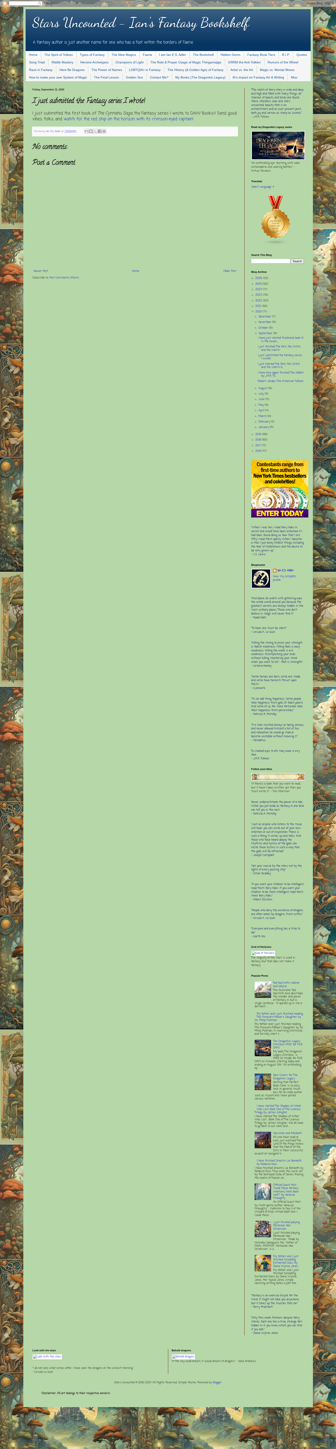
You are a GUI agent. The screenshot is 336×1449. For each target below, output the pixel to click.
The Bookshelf (203, 55)
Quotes (301, 55)
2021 (258, 306)
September (266, 333)
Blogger (217, 1383)
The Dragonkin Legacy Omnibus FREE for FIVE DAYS (288, 1044)
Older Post (230, 271)
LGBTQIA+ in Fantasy (145, 70)
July (262, 394)
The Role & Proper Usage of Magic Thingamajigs (185, 62)
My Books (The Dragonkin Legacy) (200, 77)
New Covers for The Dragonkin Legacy (285, 1077)
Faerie (147, 55)
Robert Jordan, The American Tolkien (281, 381)
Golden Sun (134, 77)
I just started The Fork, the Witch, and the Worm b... (279, 365)
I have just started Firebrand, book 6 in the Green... (280, 339)
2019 (258, 434)
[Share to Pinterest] (104, 131)
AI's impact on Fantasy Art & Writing (258, 77)
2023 (259, 295)
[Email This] (86, 131)
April (262, 411)
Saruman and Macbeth (287, 1133)
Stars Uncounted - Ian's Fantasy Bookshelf (140, 22)
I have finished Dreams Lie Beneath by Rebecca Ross (279, 1162)
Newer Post (41, 271)
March (263, 416)
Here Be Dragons (72, 70)
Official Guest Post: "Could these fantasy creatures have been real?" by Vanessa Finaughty (286, 1191)
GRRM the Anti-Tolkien (244, 62)
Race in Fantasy (41, 70)
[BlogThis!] (91, 131)
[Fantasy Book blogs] (276, 245)
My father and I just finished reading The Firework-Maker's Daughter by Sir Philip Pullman (279, 1017)
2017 (258, 446)
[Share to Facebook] (99, 131)
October (264, 328)
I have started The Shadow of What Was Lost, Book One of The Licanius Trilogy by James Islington (278, 1109)
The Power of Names (106, 70)
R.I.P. (286, 55)
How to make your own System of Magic (58, 77)
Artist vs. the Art (241, 70)
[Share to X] (95, 131)
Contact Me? (159, 77)
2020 (259, 312)
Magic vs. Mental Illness (277, 70)
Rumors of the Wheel (283, 62)
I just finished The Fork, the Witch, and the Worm (279, 348)
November (265, 322)
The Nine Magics (124, 55)
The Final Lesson (106, 77)
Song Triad (37, 62)
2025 (259, 284)
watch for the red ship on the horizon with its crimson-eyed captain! (128, 119)
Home (33, 55)
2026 (259, 278)
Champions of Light (129, 62)
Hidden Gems (230, 55)
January (264, 427)
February (265, 422)
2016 (258, 451)
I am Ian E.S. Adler (172, 55)
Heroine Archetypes (94, 62)
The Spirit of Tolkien (58, 55)
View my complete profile (284, 578)
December (265, 317)
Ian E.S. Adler (285, 571)
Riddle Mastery (62, 62)
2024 (259, 289)
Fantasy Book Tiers (261, 55)
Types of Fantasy (92, 55)
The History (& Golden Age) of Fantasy (196, 70)
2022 (259, 301)
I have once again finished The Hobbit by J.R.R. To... (281, 374)
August (263, 388)
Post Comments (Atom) (64, 278)
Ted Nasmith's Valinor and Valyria (286, 984)
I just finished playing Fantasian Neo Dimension (286, 1225)
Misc (294, 77)
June (262, 399)
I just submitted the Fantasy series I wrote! (280, 357)
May (262, 405)
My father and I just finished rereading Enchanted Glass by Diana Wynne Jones (286, 1261)
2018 (258, 440)
